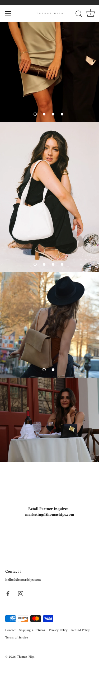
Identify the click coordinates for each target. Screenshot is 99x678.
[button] (35, 114)
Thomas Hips (26, 657)
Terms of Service (16, 638)
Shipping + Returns (32, 630)
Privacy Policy (58, 630)
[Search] (78, 14)
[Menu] (8, 13)
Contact (10, 630)
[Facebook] (8, 593)
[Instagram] (20, 593)
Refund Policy (80, 630)
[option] (49, 72)
